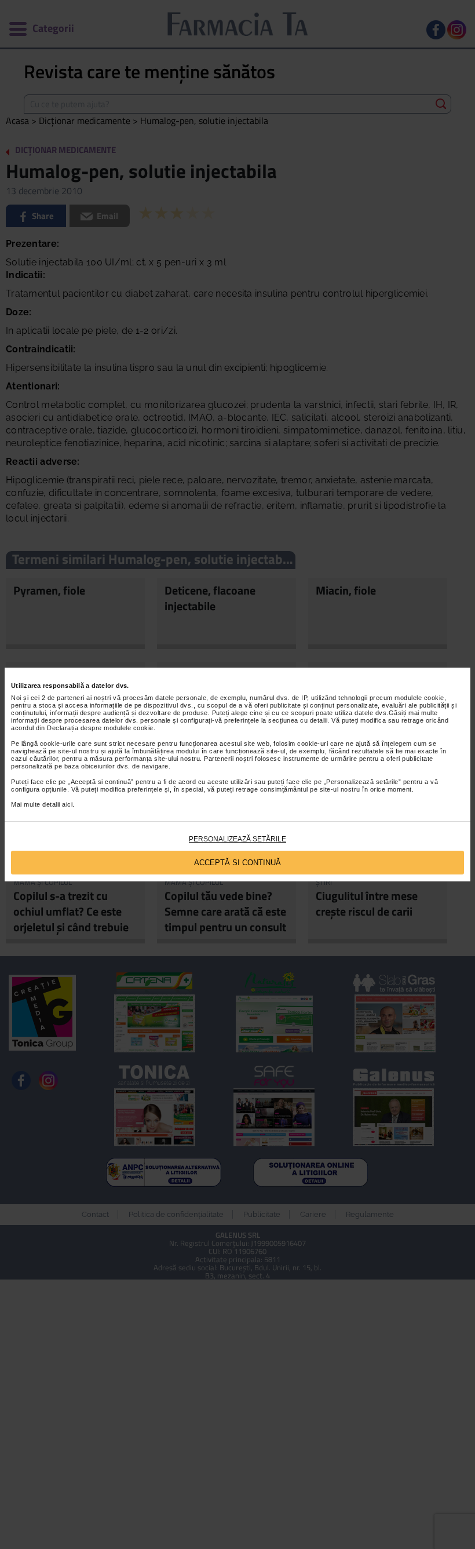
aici (67, 804)
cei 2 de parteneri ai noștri (71, 697)
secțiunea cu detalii (297, 720)
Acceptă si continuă (237, 862)
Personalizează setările (237, 839)
